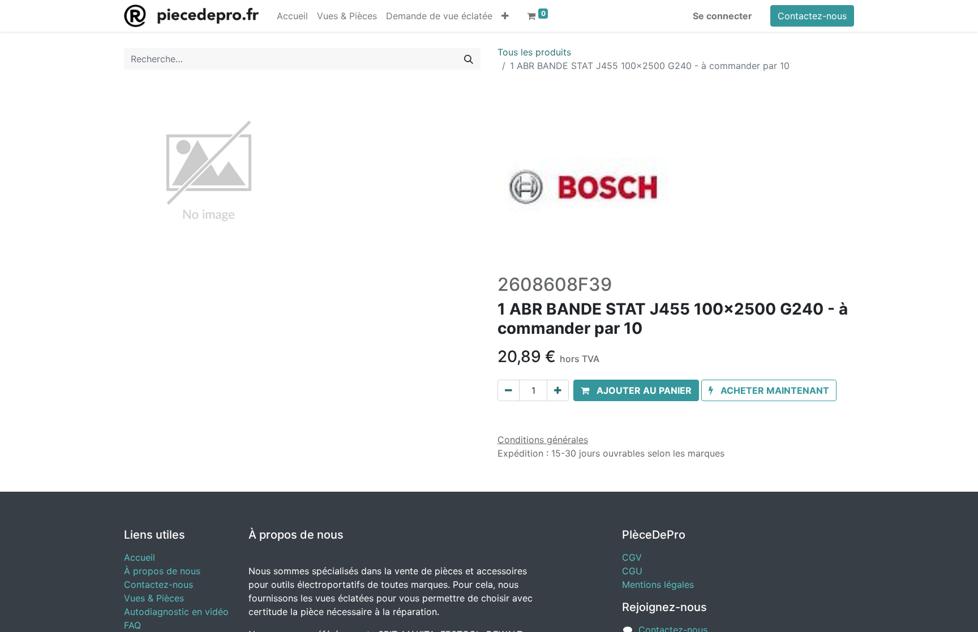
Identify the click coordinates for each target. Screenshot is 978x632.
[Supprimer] (508, 390)
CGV (632, 557)
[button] (505, 16)
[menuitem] (292, 16)
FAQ (132, 625)
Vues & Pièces (154, 598)
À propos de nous (162, 571)
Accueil (139, 557)
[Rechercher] (469, 59)
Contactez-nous (812, 16)
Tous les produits (534, 52)
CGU (632, 571)
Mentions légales (658, 584)
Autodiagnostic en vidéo (176, 611)
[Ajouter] (558, 390)
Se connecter (722, 16)
